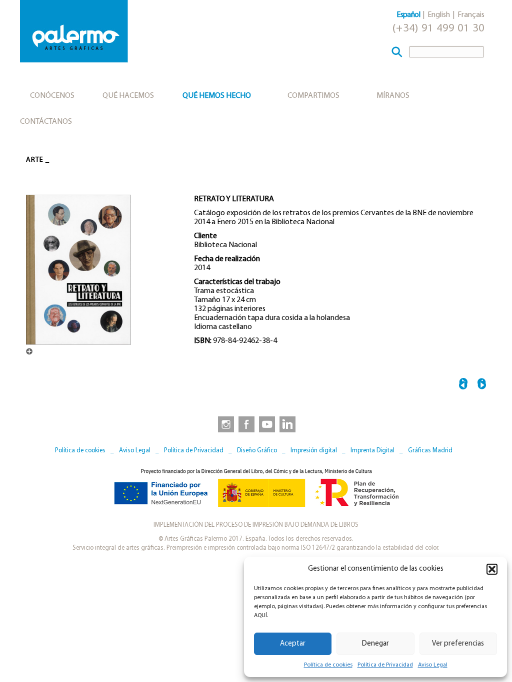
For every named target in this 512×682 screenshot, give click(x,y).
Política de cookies (328, 665)
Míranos (393, 96)
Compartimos (314, 96)
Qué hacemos (128, 96)
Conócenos (52, 96)
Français (471, 15)
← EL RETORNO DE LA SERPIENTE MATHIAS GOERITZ (463, 385)
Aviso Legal (433, 665)
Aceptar (293, 644)
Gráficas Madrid (430, 450)
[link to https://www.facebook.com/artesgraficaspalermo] (246, 423)
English (439, 15)
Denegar (375, 644)
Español (408, 15)
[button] (492, 569)
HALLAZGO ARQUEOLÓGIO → (482, 385)
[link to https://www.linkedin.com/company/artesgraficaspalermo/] (288, 423)
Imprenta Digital (372, 450)
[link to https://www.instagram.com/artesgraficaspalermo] (224, 423)
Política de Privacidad (385, 665)
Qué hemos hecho (216, 96)
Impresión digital (313, 450)
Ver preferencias (458, 644)
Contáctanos (46, 122)
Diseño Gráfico (257, 450)
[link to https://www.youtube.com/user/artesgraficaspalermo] (267, 423)
